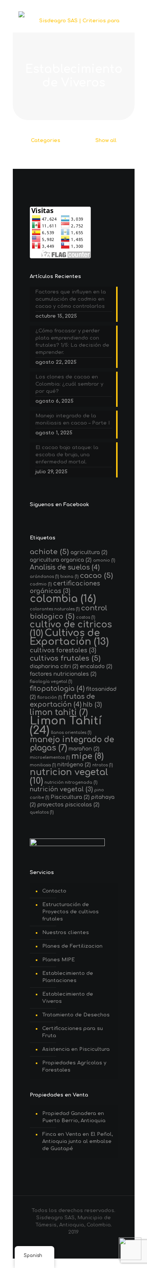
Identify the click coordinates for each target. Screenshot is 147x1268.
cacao (96, 575)
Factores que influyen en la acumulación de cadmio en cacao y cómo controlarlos (70, 299)
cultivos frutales (65, 658)
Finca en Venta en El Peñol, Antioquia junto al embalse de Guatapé (77, 1141)
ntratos (102, 765)
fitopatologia (57, 688)
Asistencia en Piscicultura (76, 1049)
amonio (104, 560)
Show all (105, 140)
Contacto (54, 891)
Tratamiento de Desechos (76, 1015)
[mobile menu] (124, 20)
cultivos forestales (63, 650)
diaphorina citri (54, 666)
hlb (92, 704)
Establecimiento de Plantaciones (67, 977)
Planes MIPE (58, 959)
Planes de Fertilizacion (72, 946)
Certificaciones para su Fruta (72, 1032)
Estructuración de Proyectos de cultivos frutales (70, 912)
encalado (96, 666)
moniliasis (43, 765)
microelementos (50, 757)
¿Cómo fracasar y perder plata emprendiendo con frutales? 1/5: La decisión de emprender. (72, 341)
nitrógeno (74, 765)
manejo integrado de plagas (72, 743)
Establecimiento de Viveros (67, 998)
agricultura (88, 552)
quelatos (42, 812)
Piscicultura (70, 797)
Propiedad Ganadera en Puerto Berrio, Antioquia (74, 1117)
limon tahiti (59, 712)
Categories (45, 140)
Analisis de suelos (65, 567)
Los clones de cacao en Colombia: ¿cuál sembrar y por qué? (69, 384)
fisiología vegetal (51, 682)
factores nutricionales (63, 674)
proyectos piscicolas (68, 805)
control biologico (68, 612)
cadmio (41, 584)
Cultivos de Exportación (69, 637)
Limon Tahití (66, 726)
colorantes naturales (55, 609)
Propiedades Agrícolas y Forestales (74, 1066)
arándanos (44, 577)
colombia (63, 598)
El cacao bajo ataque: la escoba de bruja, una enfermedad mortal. (66, 455)
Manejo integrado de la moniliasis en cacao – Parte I (72, 419)
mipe (87, 756)
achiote (49, 552)
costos (85, 617)
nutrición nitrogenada (70, 782)
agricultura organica (61, 560)
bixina (69, 577)
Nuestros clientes (65, 932)
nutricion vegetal (69, 777)
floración (49, 697)
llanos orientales (71, 733)
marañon (84, 749)
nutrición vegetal (61, 789)
